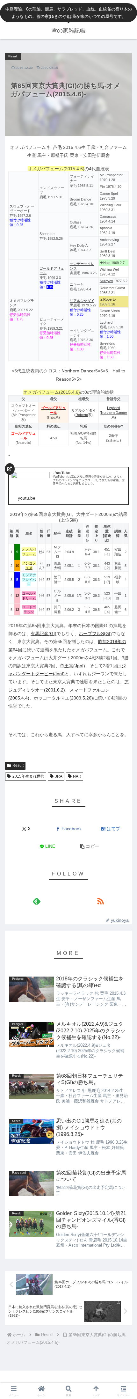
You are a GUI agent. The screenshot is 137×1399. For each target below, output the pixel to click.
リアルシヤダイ (82, 301)
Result (18, 765)
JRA (58, 776)
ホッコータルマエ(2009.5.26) (63, 697)
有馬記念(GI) (43, 633)
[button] (89, 846)
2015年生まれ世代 (28, 776)
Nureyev (106, 281)
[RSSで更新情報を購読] (100, 901)
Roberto (109, 299)
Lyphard (106, 322)
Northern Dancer (78, 370)
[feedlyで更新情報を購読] (36, 901)
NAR (77, 776)
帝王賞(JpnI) (72, 665)
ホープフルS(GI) (95, 633)
